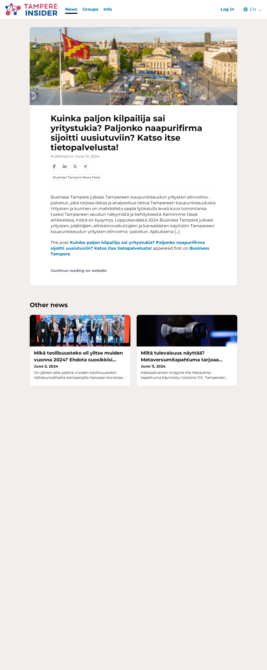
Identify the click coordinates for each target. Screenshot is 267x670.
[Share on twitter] (75, 166)
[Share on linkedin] (64, 166)
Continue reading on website (79, 270)
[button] (250, 9)
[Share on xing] (85, 166)
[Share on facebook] (54, 166)
